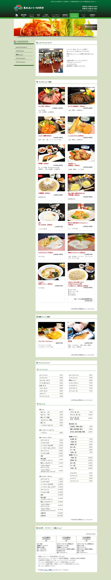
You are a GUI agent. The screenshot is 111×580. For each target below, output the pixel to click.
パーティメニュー (21, 62)
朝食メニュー (19, 54)
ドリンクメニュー (21, 58)
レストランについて (21, 47)
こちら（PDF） (48, 570)
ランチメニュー (20, 50)
